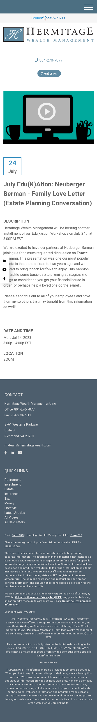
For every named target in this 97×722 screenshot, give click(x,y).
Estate (9, 489)
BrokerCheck (12, 546)
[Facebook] (4, 278)
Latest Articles (15, 512)
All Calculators (15, 522)
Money (9, 503)
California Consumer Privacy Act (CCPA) (38, 597)
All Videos (11, 517)
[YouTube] (4, 269)
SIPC (27, 630)
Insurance (11, 494)
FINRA (20, 630)
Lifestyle (11, 508)
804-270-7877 (50, 60)
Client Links (49, 73)
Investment (13, 484)
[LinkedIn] (4, 260)
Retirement (13, 479)
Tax (7, 498)
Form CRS (18, 535)
